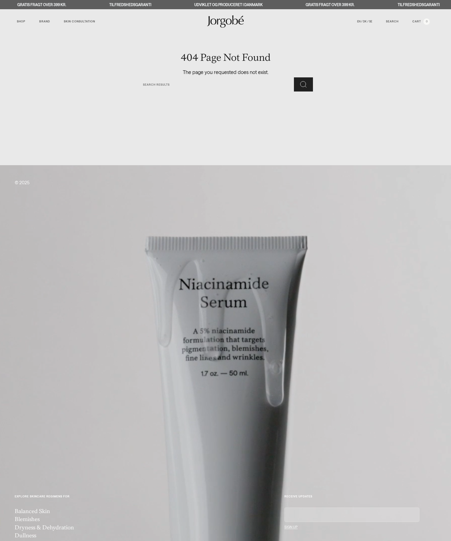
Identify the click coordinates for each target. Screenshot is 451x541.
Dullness (25, 536)
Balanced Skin (32, 511)
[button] (23, 21)
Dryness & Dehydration (44, 528)
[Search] (303, 84)
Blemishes (27, 519)
